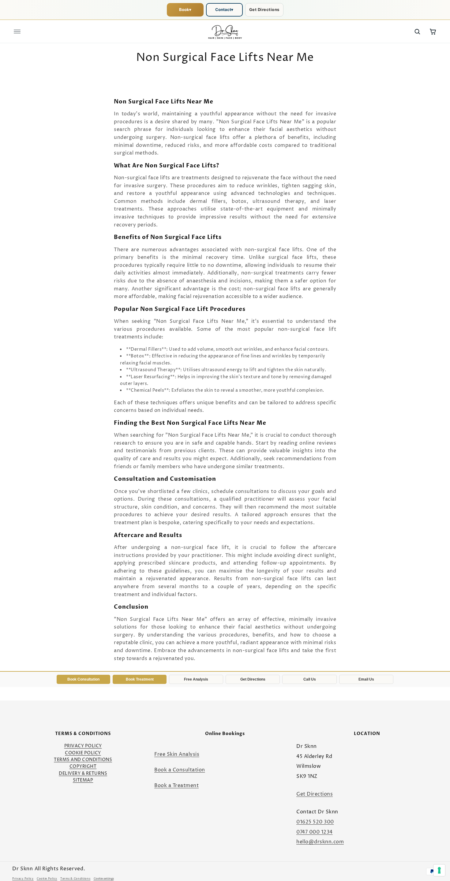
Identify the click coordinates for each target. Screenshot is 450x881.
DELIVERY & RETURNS (83, 773)
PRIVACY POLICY (83, 746)
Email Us (366, 679)
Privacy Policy (23, 878)
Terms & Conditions (75, 878)
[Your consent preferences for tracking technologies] (439, 870)
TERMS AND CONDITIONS (83, 760)
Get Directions (264, 9)
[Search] (417, 31)
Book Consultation (83, 679)
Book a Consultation (179, 770)
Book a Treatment (176, 785)
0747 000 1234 (314, 832)
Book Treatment (140, 679)
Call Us (309, 679)
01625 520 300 (315, 822)
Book (185, 9)
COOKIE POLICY (83, 753)
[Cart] (433, 31)
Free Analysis (196, 679)
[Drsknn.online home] (225, 31)
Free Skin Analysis (176, 754)
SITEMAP (83, 780)
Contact (224, 9)
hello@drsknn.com (320, 841)
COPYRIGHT (83, 766)
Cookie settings (104, 878)
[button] (17, 31)
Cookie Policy (47, 878)
